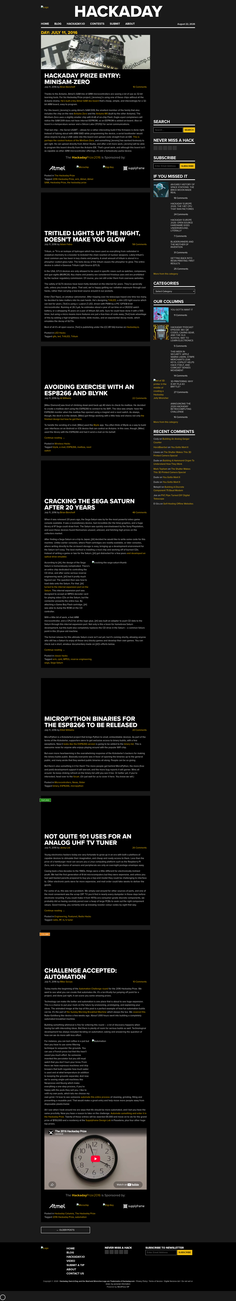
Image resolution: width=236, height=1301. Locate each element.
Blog (57, 23)
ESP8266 (71, 447)
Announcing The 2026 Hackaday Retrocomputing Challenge (181, 407)
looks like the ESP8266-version (79, 744)
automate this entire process (95, 1097)
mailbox (81, 447)
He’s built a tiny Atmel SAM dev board (80, 100)
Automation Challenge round (93, 988)
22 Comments (139, 398)
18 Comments (180, 198)
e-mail (62, 447)
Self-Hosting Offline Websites (178, 503)
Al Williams (65, 398)
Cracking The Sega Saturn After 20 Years (89, 504)
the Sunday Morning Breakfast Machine (87, 1012)
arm (77, 179)
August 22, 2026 (186, 24)
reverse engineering (81, 659)
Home (45, 23)
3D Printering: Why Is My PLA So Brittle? (182, 384)
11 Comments (180, 315)
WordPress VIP (123, 1287)
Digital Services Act (172, 1281)
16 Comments (139, 86)
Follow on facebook (156, 148)
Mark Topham (160, 468)
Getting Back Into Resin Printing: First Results (182, 261)
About (130, 23)
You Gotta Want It (182, 309)
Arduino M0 (102, 113)
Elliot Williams (67, 730)
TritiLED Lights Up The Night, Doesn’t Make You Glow (92, 236)
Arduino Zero (80, 113)
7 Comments (180, 236)
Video (71, 1261)
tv (63, 919)
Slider (82, 782)
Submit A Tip (75, 1265)
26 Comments (139, 847)
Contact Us (75, 1273)
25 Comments (180, 268)
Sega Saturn (57, 662)
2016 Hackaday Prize (63, 179)
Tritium (74, 336)
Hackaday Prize (58, 182)
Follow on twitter (160, 148)
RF (60, 919)
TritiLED (112, 300)
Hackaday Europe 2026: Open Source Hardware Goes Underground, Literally (182, 225)
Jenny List (65, 847)
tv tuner (69, 919)
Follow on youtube (165, 148)
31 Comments (180, 252)
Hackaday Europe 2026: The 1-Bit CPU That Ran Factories (182, 206)
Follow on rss (170, 148)
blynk (55, 447)
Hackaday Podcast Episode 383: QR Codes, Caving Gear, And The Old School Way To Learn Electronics (182, 334)
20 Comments (139, 730)
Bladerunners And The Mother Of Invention (182, 244)
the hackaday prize (76, 182)
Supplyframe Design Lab (98, 1120)
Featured (72, 916)
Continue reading (54, 437)
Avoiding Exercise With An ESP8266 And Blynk (89, 390)
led (59, 336)
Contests (97, 23)
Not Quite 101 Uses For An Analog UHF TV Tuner (87, 840)
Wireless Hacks (62, 443)
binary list (129, 744)
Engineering (60, 916)
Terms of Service (156, 1281)
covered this (139, 1012)
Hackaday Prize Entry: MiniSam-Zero (82, 79)
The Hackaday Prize (64, 175)
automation (81, 1217)
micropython (77, 785)
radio (55, 919)
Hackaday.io (76, 23)
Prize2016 (86, 157)
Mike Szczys (66, 981)
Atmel (83, 179)
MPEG (66, 659)
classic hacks (61, 655)
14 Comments (180, 375)
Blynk (96, 425)
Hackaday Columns (64, 1213)
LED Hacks (60, 332)
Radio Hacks (84, 916)
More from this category (166, 273)
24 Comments (180, 214)
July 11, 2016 (50, 86)
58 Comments (139, 244)
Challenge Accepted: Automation (80, 974)
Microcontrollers (62, 782)
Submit (115, 23)
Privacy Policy (142, 1281)
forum (76, 776)
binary (56, 785)
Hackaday (118, 11)
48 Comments (139, 512)
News (75, 782)
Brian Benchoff (67, 86)
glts (54, 336)
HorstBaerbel (160, 447)
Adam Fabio (66, 244)
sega (46, 662)
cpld (60, 659)
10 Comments (139, 981)
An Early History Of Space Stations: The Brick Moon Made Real (183, 188)
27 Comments (180, 392)
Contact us (175, 148)
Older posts (65, 1230)
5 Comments (180, 346)
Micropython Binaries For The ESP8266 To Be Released (90, 722)
